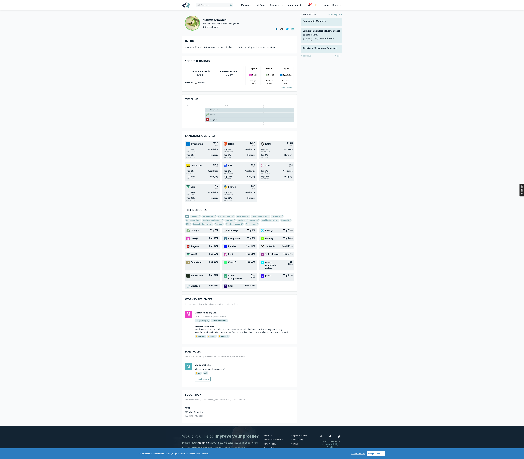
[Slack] (321, 437)
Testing (219, 223)
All (187, 216)
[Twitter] (339, 437)
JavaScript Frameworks (248, 220)
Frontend (230, 220)
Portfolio (193, 351)
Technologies (196, 210)
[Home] (189, 5)
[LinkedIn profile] (276, 29)
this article (203, 442)
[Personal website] (292, 29)
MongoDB (286, 220)
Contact (294, 443)
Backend (195, 216)
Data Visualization (260, 216)
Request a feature (299, 435)
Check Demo (202, 379)
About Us (268, 435)
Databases (277, 216)
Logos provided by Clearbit (330, 445)
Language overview (200, 136)
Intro (189, 41)
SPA (188, 223)
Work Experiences (198, 299)
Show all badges (287, 87)
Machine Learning (270, 220)
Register (337, 5)
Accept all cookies (375, 454)
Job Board (261, 5)
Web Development (234, 223)
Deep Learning (193, 220)
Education (193, 394)
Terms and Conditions (274, 439)
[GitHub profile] (281, 29)
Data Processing (226, 216)
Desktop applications (213, 220)
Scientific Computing (202, 223)
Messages (246, 5)
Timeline (191, 99)
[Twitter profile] (287, 29)
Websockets (252, 223)
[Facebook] (330, 437)
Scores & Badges (197, 61)
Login (325, 5)
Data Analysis (209, 216)
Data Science (243, 216)
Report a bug (297, 439)
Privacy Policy (270, 443)
